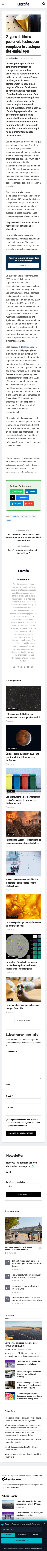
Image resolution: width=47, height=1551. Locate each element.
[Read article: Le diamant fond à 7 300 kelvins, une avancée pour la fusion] (10, 1364)
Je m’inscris (21, 1541)
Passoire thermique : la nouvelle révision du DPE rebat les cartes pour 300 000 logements (29, 1385)
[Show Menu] (3, 4)
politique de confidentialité (34, 1548)
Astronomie (12, 708)
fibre (34, 516)
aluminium (15, 516)
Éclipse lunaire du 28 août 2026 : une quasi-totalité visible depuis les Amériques (22, 757)
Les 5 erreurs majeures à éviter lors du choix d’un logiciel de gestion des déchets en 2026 (23, 800)
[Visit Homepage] (23, 4)
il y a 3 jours (10, 807)
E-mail (9, 1096)
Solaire (9, 1338)
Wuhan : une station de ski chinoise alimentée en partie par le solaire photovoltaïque (22, 882)
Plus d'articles (23, 1021)
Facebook (23, 498)
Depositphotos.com (34, 1475)
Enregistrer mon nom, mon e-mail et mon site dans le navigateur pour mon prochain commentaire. (24, 1123)
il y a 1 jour (10, 721)
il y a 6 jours (10, 972)
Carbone (11, 874)
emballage (26, 516)
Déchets (11, 791)
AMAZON (15, 1488)
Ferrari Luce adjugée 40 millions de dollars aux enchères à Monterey (29, 1374)
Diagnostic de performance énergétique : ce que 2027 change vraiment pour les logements (29, 1396)
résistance (28, 347)
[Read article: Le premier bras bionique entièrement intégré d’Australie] (23, 989)
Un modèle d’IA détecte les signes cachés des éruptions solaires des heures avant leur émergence (21, 965)
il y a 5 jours (10, 890)
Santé (10, 999)
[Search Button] (43, 4)
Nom (8, 1084)
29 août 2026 (23, 1349)
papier (9, 520)
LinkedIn (31, 492)
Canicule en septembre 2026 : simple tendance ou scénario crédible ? (18, 1248)
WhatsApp (17, 492)
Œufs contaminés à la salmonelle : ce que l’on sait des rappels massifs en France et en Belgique (27, 1263)
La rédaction (13, 58)
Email (29, 504)
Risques (11, 834)
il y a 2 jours (10, 764)
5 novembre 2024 (27, 58)
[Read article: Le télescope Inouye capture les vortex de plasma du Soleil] (23, 906)
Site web (9, 1108)
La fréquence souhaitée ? (16, 1182)
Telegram (17, 504)
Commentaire (12, 1051)
